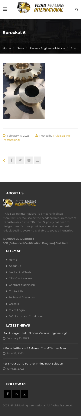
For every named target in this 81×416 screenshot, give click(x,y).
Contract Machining (22, 285)
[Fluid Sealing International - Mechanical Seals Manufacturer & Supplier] (40, 7)
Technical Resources (22, 297)
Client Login (17, 310)
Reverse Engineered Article (47, 48)
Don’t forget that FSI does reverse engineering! (35, 333)
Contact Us (16, 291)
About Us (15, 266)
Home (7, 48)
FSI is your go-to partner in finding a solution (33, 363)
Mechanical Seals (20, 272)
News (20, 48)
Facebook (7, 394)
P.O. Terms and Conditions (26, 316)
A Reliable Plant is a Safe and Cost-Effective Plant (35, 348)
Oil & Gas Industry (20, 278)
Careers (14, 304)
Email (24, 394)
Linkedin (16, 394)
